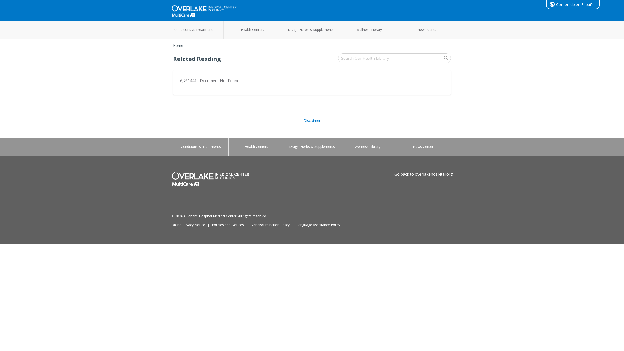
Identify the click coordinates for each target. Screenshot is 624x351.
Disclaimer (312, 120)
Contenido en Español (575, 4)
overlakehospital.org (434, 174)
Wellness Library (369, 29)
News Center (427, 29)
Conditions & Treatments (194, 29)
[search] (394, 58)
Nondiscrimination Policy (270, 225)
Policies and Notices (228, 225)
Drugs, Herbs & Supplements (311, 29)
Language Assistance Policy (318, 225)
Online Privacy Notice (188, 225)
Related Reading (197, 59)
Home (178, 45)
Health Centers (252, 29)
